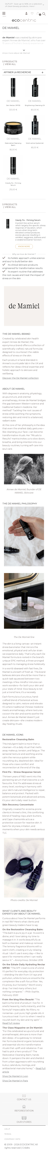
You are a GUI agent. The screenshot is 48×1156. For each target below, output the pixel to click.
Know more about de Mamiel (16, 53)
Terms (7, 1134)
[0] (38, 14)
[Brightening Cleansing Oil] (35, 94)
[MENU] (5, 14)
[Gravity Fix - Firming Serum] (13, 173)
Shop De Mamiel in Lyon (15, 1076)
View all (10, 64)
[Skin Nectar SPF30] (13, 94)
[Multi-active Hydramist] (35, 132)
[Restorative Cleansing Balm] (13, 133)
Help (7, 1129)
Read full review (11, 1023)
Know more (24, 246)
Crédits (26, 1148)
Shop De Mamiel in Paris (15, 1081)
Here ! (32, 6)
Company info (12, 1139)
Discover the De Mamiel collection (20, 378)
